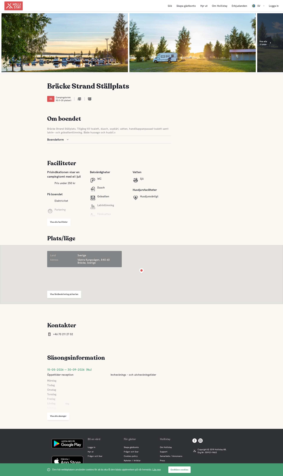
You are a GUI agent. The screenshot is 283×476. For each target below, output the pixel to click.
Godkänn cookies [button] (179, 469)
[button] (141, 271)
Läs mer (156, 469)
